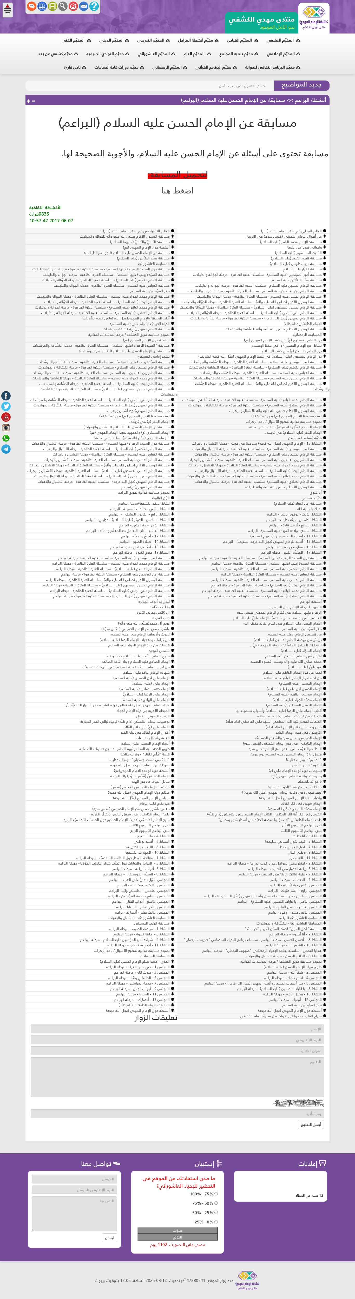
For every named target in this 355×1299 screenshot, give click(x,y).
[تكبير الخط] (28, 101)
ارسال (109, 1238)
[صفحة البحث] (63, 6)
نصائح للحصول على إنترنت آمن (242, 86)
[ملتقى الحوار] (31, 6)
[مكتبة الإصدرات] (42, 6)
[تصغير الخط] (33, 101)
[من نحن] (94, 6)
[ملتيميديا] (52, 6)
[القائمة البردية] (73, 6)
